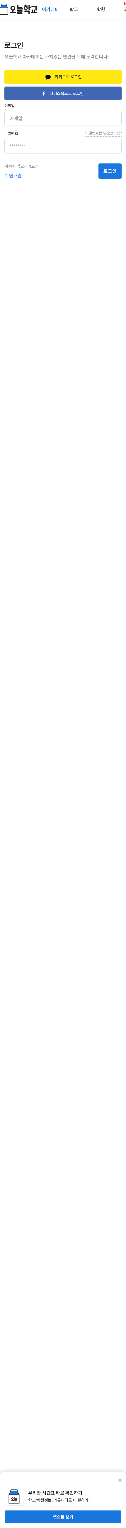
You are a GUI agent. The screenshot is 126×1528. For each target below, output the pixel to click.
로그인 (110, 170)
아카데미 (51, 9)
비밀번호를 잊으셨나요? (103, 133)
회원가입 (12, 175)
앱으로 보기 (63, 1517)
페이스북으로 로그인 (67, 93)
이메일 (9, 105)
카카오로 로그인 (68, 77)
